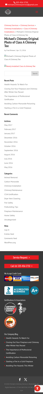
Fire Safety (8, 202)
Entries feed (9, 234)
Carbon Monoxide (11, 181)
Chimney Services (11, 25)
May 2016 (8, 167)
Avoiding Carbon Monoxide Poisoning (19, 103)
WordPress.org (10, 242)
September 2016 (11, 150)
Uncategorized (10, 219)
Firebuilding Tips (11, 207)
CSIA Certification (11, 194)
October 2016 (10, 146)
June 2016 (8, 163)
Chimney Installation (12, 186)
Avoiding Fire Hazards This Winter (19, 365)
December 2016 (10, 137)
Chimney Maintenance (13, 190)
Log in (6, 230)
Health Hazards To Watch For (16, 84)
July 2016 (8, 159)
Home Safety (9, 215)
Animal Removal (11, 177)
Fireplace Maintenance (13, 211)
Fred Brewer (10, 50)
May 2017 (8, 125)
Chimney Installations (13, 28)
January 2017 (9, 133)
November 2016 (11, 142)
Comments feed (10, 238)
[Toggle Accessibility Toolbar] (37, 388)
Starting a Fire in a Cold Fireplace (17, 108)
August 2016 (9, 154)
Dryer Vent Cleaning (12, 198)
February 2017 (10, 129)
